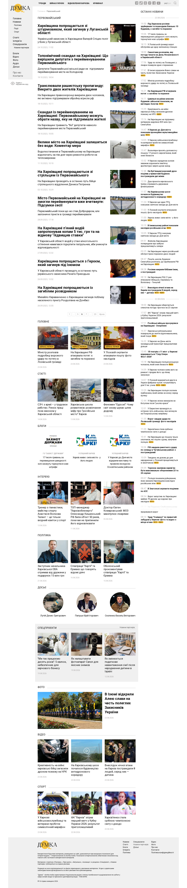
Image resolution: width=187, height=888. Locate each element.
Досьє (16, 66)
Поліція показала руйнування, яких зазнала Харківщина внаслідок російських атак (158, 481)
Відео (16, 56)
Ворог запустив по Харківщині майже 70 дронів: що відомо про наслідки (158, 499)
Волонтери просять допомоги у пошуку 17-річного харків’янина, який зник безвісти (159, 153)
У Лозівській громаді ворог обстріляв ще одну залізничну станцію (159, 45)
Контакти (18, 75)
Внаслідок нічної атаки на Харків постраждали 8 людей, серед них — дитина (159, 290)
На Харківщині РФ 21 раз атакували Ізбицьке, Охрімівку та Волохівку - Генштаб (156, 280)
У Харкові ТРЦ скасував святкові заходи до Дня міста (156, 234)
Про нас (17, 72)
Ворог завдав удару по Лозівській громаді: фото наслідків (158, 421)
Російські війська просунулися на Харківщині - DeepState (159, 324)
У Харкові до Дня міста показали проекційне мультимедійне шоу (159, 132)
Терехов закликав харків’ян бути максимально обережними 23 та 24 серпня (159, 470)
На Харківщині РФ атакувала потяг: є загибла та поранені (158, 92)
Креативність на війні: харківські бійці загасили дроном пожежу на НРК (156, 111)
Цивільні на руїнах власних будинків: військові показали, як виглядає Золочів (157, 101)
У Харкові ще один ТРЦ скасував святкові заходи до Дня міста (159, 203)
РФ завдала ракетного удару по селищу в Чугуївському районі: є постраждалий (159, 450)
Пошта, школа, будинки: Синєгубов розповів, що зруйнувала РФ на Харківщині (160, 261)
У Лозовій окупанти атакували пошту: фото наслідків (159, 211)
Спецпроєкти (20, 44)
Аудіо (16, 63)
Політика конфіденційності (162, 853)
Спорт (16, 32)
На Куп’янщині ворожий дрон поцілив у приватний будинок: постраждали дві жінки (159, 173)
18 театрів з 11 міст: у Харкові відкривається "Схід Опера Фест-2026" (159, 354)
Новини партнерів (21, 48)
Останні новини (152, 11)
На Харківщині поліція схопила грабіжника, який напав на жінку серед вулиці (159, 393)
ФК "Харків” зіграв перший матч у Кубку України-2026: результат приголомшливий (159, 315)
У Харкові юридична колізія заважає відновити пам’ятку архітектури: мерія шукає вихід (157, 163)
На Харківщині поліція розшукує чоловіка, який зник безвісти (159, 363)
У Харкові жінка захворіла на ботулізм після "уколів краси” (158, 402)
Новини (17, 21)
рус (169, 3)
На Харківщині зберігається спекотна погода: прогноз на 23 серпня (159, 306)
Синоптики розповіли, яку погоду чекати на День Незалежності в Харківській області (160, 55)
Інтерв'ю (17, 41)
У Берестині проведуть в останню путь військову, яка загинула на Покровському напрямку (159, 411)
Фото (15, 60)
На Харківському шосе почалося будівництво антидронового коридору (156, 194)
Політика (17, 25)
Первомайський (53, 11)
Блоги (16, 53)
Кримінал (98, 3)
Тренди (42, 3)
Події (16, 28)
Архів (102, 314)
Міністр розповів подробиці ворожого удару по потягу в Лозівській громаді (159, 83)
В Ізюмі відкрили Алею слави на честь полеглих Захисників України (160, 72)
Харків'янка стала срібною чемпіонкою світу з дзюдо (157, 430)
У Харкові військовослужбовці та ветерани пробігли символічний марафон (159, 142)
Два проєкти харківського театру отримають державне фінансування (157, 184)
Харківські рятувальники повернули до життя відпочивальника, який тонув (159, 333)
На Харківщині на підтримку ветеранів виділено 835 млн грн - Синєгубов (157, 122)
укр (165, 3)
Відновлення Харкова (78, 3)
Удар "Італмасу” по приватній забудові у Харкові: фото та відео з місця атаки (159, 519)
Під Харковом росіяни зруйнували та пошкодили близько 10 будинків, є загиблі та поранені (159, 26)
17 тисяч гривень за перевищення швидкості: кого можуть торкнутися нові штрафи (159, 36)
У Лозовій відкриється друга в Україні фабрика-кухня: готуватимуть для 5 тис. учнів (159, 382)
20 (95, 314)
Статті (16, 37)
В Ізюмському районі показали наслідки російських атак (159, 226)
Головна (17, 18)
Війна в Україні (57, 3)
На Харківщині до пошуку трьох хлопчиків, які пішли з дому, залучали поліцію (159, 439)
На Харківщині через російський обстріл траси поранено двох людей (159, 252)
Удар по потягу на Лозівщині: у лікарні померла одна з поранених (159, 63)
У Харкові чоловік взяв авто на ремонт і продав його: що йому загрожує (159, 372)
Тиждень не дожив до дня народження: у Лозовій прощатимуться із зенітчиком (159, 460)
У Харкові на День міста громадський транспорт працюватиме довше (159, 344)
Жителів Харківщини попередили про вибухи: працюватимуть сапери (154, 243)
